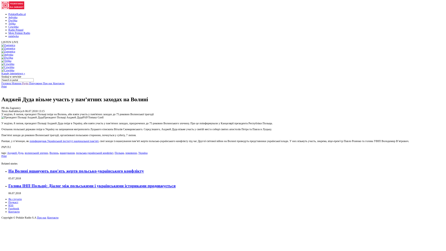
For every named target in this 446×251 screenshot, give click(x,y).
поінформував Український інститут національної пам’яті (64, 141)
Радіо (25, 83)
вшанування (67, 152)
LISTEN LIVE (9, 42)
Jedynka (12, 17)
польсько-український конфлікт (94, 152)
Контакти (58, 83)
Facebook (13, 208)
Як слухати (15, 199)
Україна (143, 152)
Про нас (48, 83)
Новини (17, 83)
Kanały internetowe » (13, 73)
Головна (6, 83)
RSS (10, 205)
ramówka (13, 36)
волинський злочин (36, 152)
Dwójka (12, 20)
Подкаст (13, 202)
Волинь (54, 152)
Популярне (36, 83)
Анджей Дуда (15, 152)
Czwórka (13, 26)
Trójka (12, 23)
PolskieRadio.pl (17, 14)
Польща (119, 152)
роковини (131, 152)
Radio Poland (15, 29)
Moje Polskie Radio (19, 33)
